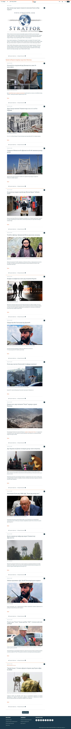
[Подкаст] (52, 720)
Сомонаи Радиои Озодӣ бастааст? (11, 721)
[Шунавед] (65, 1)
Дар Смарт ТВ (23, 723)
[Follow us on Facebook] (39, 720)
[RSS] (50, 720)
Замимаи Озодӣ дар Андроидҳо (26, 719)
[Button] (12, 56)
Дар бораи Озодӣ (9, 719)
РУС (59, 1)
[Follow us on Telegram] (48, 720)
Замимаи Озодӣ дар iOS (25, 721)
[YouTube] (62, 1)
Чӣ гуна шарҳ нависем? (10, 723)
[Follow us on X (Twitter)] (46, 720)
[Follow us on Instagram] (43, 720)
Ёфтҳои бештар (25, 712)
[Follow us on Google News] (36, 720)
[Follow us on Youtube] (41, 720)
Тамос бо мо (8, 725)
